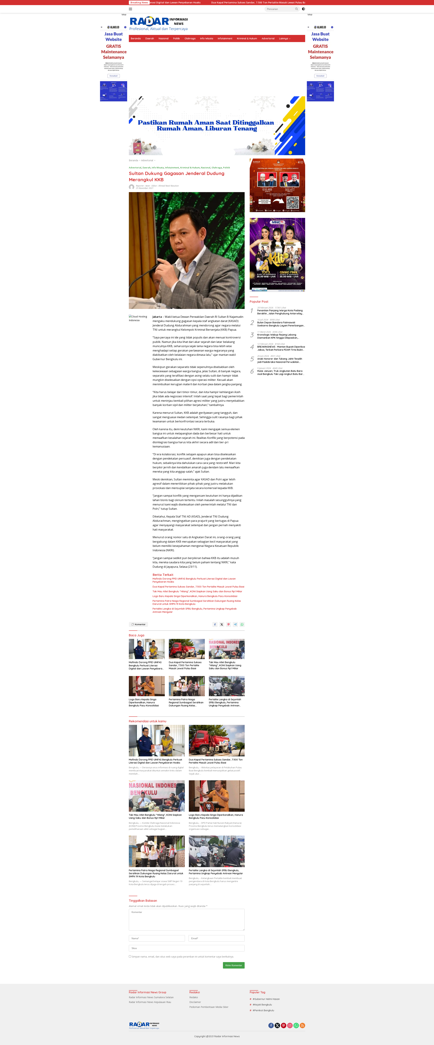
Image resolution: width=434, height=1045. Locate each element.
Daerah (149, 38)
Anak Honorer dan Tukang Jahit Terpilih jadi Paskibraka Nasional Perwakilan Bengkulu (279, 360)
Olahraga (190, 38)
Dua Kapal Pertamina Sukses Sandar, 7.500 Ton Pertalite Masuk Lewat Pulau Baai (199, 2)
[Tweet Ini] (221, 624)
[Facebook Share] (215, 624)
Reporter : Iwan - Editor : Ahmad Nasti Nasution (157, 185)
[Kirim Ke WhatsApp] (242, 624)
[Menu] (131, 9)
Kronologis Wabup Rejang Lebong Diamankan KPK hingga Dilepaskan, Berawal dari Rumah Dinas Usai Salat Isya (281, 336)
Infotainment (225, 38)
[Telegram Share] (235, 624)
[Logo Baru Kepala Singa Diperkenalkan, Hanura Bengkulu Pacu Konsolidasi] (147, 686)
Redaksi (193, 997)
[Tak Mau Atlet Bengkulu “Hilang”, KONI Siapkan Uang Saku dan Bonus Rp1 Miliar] (227, 649)
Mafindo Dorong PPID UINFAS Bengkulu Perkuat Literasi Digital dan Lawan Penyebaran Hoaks (194, 580)
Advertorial (268, 38)
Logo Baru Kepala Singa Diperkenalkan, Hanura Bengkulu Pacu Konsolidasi (195, 596)
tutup (124, 14)
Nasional (164, 38)
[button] (296, 9)
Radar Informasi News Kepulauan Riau (150, 1002)
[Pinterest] (283, 1026)
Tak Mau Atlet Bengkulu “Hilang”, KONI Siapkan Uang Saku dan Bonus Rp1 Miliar (197, 591)
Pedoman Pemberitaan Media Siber (208, 1007)
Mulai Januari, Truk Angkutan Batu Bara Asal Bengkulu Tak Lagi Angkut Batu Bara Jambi (280, 372)
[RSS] (302, 1026)
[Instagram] (290, 1026)
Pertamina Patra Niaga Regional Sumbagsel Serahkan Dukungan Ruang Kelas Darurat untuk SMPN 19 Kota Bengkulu (197, 602)
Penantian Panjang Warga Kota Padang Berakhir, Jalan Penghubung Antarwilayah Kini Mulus (281, 312)
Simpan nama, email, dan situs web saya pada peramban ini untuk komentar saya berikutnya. (183, 956)
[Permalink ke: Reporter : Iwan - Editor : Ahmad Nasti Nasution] (131, 186)
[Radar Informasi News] (158, 23)
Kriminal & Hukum (247, 38)
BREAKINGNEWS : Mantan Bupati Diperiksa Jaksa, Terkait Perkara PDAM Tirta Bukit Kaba (281, 348)
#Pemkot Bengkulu (263, 1010)
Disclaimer (195, 1002)
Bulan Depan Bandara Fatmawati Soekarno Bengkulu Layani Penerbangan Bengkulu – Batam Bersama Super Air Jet (280, 324)
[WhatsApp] (296, 1026)
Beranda (136, 38)
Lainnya (283, 38)
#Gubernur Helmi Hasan (266, 999)
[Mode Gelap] (303, 9)
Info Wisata (206, 38)
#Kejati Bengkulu (262, 1004)
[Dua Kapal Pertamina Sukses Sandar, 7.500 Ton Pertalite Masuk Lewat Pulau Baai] (187, 649)
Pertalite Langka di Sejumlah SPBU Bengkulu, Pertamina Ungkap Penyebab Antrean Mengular (195, 610)
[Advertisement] (217, 67)
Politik (176, 38)
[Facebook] (271, 1026)
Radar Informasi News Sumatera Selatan (151, 997)
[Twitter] (277, 1026)
